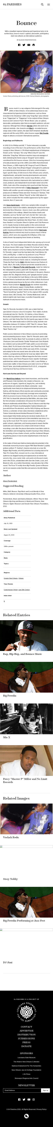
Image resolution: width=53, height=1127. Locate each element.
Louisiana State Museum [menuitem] (26, 1057)
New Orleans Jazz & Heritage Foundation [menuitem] (26, 1070)
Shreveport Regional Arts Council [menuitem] (26, 1078)
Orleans (21, 578)
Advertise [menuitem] (26, 1031)
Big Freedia (44, 133)
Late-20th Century (24, 589)
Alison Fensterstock (27, 40)
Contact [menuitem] (26, 1027)
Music (6, 558)
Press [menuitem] (26, 1042)
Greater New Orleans (11, 578)
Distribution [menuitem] (26, 1034)
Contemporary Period (10, 589)
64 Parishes (12, 4)
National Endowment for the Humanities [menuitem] (26, 1066)
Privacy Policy (41, 1109)
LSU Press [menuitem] (26, 1074)
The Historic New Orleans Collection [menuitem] (26, 1062)
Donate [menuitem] (26, 1046)
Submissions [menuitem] (26, 1038)
